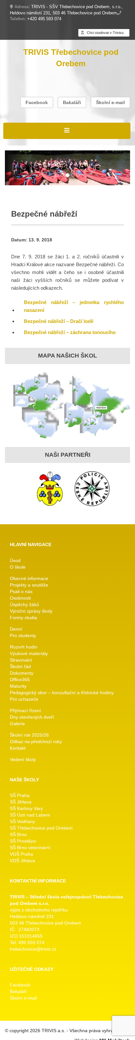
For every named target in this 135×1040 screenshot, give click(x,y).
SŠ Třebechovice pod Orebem (41, 828)
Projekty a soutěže (29, 585)
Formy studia (23, 617)
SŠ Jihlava (20, 801)
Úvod (15, 560)
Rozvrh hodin (23, 647)
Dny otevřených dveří (32, 717)
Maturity (18, 686)
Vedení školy (23, 759)
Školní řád (20, 666)
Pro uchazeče (24, 699)
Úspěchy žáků (24, 604)
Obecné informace (29, 578)
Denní (16, 629)
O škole (18, 567)
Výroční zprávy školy (31, 611)
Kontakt (18, 748)
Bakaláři (72, 102)
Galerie (17, 723)
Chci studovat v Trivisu (105, 33)
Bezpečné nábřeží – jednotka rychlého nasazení (74, 306)
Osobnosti (20, 598)
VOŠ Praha (21, 854)
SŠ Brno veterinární (30, 847)
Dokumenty (21, 673)
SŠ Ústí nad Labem (30, 815)
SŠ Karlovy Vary (26, 808)
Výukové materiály (29, 653)
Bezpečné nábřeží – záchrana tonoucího (70, 332)
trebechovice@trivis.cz (33, 949)
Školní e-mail (110, 102)
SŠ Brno (18, 834)
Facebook (37, 102)
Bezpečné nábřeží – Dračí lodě (58, 321)
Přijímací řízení (25, 710)
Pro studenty (23, 635)
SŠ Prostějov (23, 841)
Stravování (21, 660)
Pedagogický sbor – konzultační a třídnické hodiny (62, 692)
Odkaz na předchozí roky (36, 741)
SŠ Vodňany (22, 821)
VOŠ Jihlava (22, 860)
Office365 (20, 679)
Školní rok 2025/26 (29, 735)
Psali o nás (21, 591)
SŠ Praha (19, 795)
